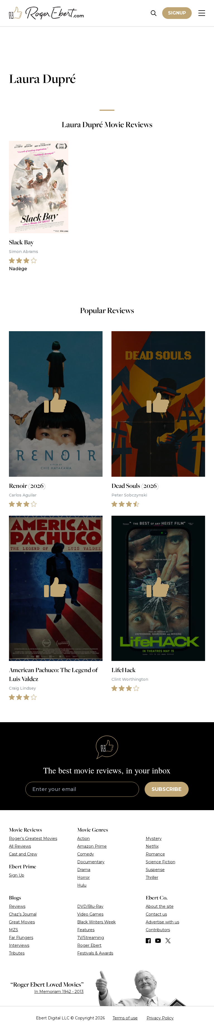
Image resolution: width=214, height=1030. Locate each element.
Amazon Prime (92, 846)
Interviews (19, 945)
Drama (83, 869)
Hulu (81, 885)
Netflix (152, 846)
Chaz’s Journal (23, 914)
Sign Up (16, 875)
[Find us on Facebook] (148, 940)
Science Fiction (160, 861)
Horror (83, 877)
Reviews (17, 906)
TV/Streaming (90, 937)
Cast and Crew (23, 854)
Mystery (154, 838)
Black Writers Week (96, 922)
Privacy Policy (160, 1018)
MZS (13, 929)
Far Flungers (21, 937)
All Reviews (20, 846)
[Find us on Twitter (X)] (168, 940)
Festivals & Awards (95, 953)
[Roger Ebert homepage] (46, 13)
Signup (177, 13)
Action (83, 838)
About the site (160, 906)
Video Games (90, 914)
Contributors (158, 929)
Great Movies (22, 922)
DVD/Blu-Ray (90, 906)
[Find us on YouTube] (158, 940)
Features (85, 929)
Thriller (152, 877)
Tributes (17, 953)
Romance (155, 854)
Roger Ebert (89, 945)
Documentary (90, 861)
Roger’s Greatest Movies (33, 838)
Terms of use (125, 1018)
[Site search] (154, 13)
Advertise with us (162, 922)
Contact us (156, 914)
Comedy (85, 854)
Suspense (155, 869)
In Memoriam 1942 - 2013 (59, 991)
